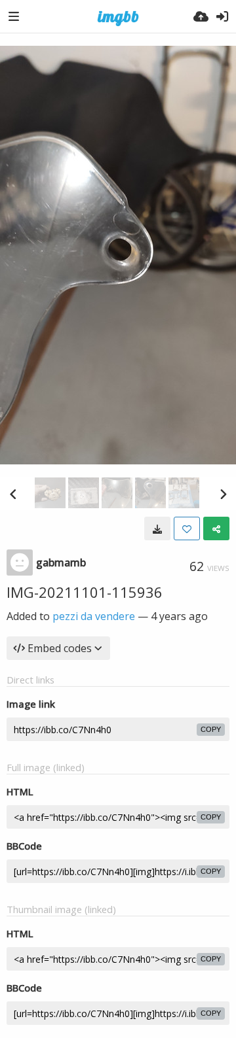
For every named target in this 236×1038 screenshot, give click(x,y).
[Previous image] (13, 494)
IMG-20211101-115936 (85, 592)
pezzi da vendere (93, 616)
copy (211, 729)
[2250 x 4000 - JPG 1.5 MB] (157, 528)
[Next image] (223, 494)
